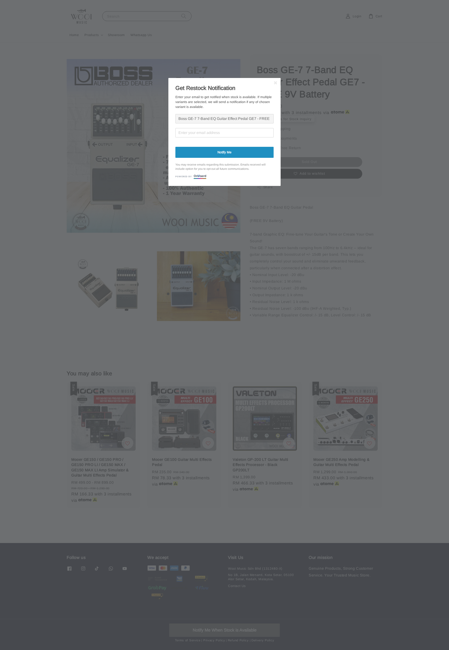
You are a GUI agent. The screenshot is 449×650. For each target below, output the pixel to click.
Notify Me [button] (224, 152)
